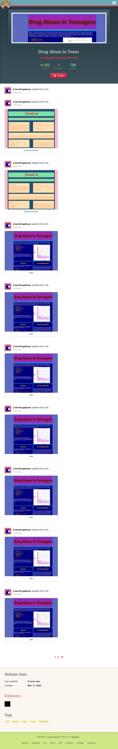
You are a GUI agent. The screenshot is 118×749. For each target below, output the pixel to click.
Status (69, 743)
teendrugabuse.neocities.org (59, 58)
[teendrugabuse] (7, 90)
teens (32, 721)
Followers (13, 696)
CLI (45, 743)
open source (53, 736)
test (7, 721)
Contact (91, 743)
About (25, 743)
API (60, 743)
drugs (15, 721)
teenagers (43, 721)
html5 (24, 721)
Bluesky (75, 736)
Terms (80, 743)
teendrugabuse (23, 89)
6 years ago (17, 92)
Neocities (41, 736)
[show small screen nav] (114, 3)
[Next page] (62, 657)
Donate (36, 743)
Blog (52, 743)
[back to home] (5, 4)
